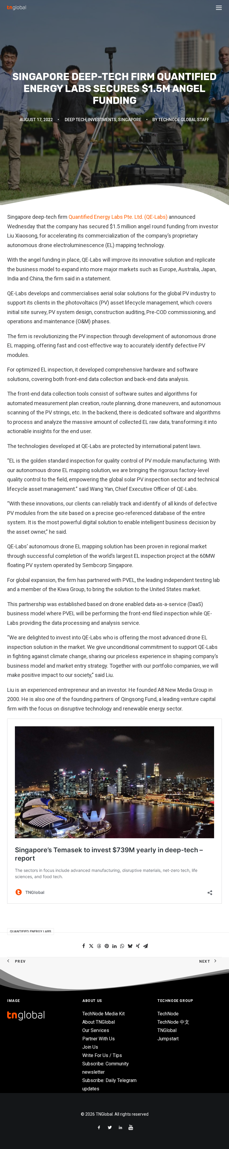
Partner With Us (98, 1039)
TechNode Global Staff (183, 119)
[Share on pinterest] (106, 946)
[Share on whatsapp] (122, 946)
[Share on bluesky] (130, 946)
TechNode (168, 1014)
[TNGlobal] (16, 7)
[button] (219, 7)
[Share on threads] (99, 946)
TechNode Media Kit (103, 1014)
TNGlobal (167, 1030)
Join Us (90, 1047)
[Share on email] (145, 946)
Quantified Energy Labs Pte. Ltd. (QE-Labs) (117, 217)
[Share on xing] (137, 946)
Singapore (129, 119)
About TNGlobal (98, 1022)
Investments (102, 119)
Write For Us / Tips (102, 1055)
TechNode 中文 (173, 1022)
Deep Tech (75, 119)
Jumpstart (168, 1039)
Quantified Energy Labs (30, 931)
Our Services (95, 1030)
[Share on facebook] (83, 946)
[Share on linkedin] (114, 946)
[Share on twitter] (91, 946)
